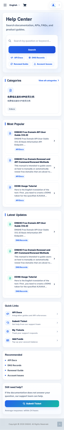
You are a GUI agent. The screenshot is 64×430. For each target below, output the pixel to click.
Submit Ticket (33, 403)
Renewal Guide (21, 64)
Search (32, 49)
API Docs (18, 57)
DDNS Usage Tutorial (25, 186)
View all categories (48, 80)
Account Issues (44, 64)
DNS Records (38, 57)
